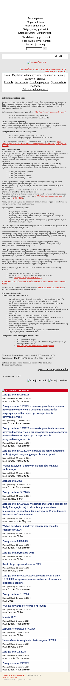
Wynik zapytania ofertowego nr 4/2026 (24, 605)
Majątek (16, 75)
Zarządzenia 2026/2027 (15, 541)
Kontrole (8, 82)
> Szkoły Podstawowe (50, 69)
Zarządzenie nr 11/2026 (15, 594)
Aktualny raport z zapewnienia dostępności (35, 346)
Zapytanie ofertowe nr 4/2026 (18, 628)
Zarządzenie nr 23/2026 (15, 394)
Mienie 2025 (9, 617)
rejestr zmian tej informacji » (53, 369)
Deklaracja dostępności (35, 89)
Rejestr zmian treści (35, 25)
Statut (7, 75)
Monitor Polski (44, 32)
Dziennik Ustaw (26, 32)
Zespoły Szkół (15, 498)
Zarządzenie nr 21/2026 (15, 663)
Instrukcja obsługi (35, 44)
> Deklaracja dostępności (55, 71)
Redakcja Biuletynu (31, 40)
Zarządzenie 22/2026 (14, 651)
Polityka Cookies (10, 677)
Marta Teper (20, 358)
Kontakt (47, 40)
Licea (10, 600)
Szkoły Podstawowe (18, 401)
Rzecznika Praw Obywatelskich (51, 287)
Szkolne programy (39, 82)
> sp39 (63, 69)
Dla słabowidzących (32, 37)
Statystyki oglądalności (35, 29)
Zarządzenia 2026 (12, 480)
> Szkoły (36, 69)
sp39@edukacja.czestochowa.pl (48, 196)
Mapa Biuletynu (35, 22)
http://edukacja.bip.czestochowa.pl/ (50, 112)
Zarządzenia (21, 82)
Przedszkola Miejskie (19, 521)
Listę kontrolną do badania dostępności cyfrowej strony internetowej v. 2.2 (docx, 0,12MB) (34, 143)
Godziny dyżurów (31, 75)
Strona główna (35, 18)
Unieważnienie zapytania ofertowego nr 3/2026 (29, 640)
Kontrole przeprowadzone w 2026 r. (22, 564)
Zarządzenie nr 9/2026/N (16, 492)
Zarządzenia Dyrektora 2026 (18, 552)
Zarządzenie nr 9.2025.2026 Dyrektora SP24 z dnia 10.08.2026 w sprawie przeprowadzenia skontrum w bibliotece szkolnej (32, 579)
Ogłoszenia (49, 75)
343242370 (18, 198)
